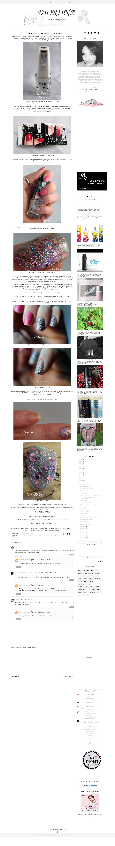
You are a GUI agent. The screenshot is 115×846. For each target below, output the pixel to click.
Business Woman (90, 732)
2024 (80, 460)
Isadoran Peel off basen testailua (88, 517)
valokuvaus (85, 595)
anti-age (97, 573)
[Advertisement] (42, 661)
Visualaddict (90, 721)
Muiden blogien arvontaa (86, 493)
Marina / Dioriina (25, 560)
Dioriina (53, 835)
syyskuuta (83, 528)
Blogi (42, 2)
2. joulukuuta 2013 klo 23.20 (41, 585)
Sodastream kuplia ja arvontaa (90, 273)
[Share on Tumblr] (71, 534)
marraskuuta (83, 524)
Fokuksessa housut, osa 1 (90, 733)
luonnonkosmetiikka (95, 589)
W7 (15, 536)
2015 (80, 478)
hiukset (90, 578)
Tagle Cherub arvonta (90, 446)
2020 (80, 468)
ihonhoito (97, 578)
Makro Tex (81, 573)
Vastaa (71, 554)
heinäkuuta (83, 533)
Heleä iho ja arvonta (90, 302)
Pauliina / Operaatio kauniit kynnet (27, 572)
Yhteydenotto (70, 2)
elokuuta (82, 531)
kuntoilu (98, 586)
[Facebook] (81, 32)
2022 (80, 464)
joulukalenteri (82, 581)
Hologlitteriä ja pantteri (86, 503)
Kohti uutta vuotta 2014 (86, 486)
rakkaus (80, 592)
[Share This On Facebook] (64, 534)
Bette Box (86, 570)
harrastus (95, 576)
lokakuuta (83, 526)
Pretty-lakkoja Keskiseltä (86, 489)
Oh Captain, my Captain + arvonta (90, 419)
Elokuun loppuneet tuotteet (90, 696)
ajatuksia (90, 573)
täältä (66, 519)
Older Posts (69, 676)
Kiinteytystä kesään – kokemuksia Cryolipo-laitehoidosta (90, 708)
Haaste (93, 570)
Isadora (20, 535)
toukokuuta (83, 537)
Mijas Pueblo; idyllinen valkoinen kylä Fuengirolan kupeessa (90, 723)
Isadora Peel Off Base (31, 535)
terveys (99, 592)
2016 (80, 476)
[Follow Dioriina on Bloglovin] (90, 786)
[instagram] (88, 32)
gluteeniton (81, 576)
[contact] (98, 32)
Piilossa (90, 331)
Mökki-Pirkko (90, 702)
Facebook (60, 2)
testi (79, 595)
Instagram (50, 2)
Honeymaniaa (83, 513)
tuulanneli (90, 735)
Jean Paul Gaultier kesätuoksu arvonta (90, 244)
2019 (80, 470)
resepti (86, 592)
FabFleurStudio (71, 835)
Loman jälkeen (90, 700)
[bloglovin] (95, 32)
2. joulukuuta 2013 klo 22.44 (27, 547)
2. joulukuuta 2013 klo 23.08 (47, 572)
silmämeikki (92, 592)
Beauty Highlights (90, 706)
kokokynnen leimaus (83, 586)
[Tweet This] (66, 534)
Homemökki (90, 704)
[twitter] (85, 32)
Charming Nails (90, 694)
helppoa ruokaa (82, 578)
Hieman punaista (84, 507)
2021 (80, 466)
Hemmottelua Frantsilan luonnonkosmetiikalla (90, 718)
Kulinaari (90, 726)
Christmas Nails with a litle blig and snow (90, 495)
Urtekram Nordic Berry (90, 713)
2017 (80, 474)
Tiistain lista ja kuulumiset (90, 737)
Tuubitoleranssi (90, 712)
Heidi (16, 547)
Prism (58, 535)
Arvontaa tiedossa (84, 521)
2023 (80, 462)
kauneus (90, 581)
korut (92, 586)
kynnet (80, 589)
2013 (80, 483)
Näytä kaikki (100, 739)
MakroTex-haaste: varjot (90, 359)
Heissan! (82, 515)
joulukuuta (83, 485)
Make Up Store (43, 535)
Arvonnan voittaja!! (85, 511)
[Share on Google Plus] (70, 534)
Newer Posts (16, 676)
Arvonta (80, 570)
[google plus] (91, 32)
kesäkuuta (83, 535)
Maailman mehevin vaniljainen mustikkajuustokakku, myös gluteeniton (90, 728)
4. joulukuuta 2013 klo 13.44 (28, 599)
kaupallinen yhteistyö (84, 584)
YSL (86, 573)
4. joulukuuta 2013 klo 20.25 (41, 612)
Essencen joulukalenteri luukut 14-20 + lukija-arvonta (90, 389)
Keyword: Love (90, 698)
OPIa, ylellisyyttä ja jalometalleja (88, 505)
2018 (80, 472)
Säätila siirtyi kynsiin (85, 491)
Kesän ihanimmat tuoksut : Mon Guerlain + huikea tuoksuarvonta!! (90, 214)
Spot (12, 536)
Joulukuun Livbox (84, 509)
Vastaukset (19, 557)
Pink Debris (51, 535)
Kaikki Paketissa (90, 716)
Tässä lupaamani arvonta (86, 519)
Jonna (17, 599)
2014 (80, 481)
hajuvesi (89, 576)
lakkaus (85, 589)
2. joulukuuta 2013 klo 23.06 (41, 560)
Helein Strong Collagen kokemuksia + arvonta (90, 208)
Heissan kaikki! (84, 500)
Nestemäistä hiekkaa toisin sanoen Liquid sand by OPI (90, 497)
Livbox (98, 570)
